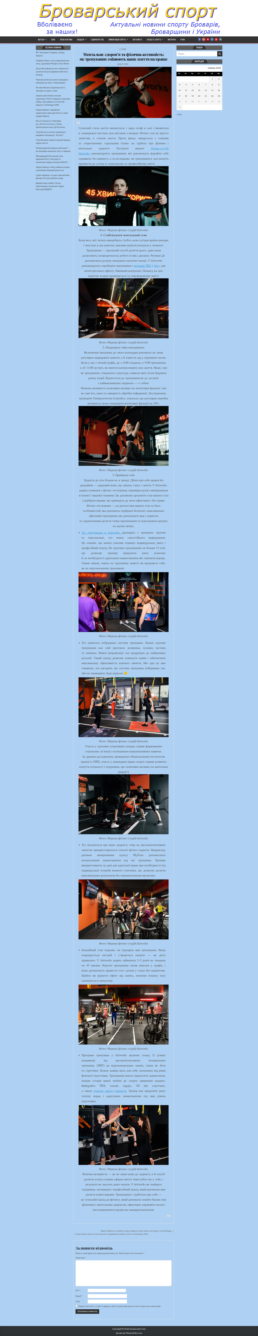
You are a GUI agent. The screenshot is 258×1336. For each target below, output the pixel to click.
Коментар (81, 1258)
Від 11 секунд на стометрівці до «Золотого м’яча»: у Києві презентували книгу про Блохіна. (50, 124)
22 (212, 96)
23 (219, 96)
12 (193, 90)
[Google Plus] (203, 39)
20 (199, 96)
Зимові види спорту (117, 39)
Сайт (78, 1301)
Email (79, 1296)
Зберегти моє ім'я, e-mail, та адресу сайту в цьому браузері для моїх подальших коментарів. (119, 1306)
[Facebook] (199, 39)
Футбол (41, 39)
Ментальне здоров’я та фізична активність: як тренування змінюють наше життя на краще (123, 57)
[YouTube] (216, 39)
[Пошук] (220, 39)
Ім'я (78, 1290)
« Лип (179, 114)
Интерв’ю (172, 39)
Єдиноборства (97, 39)
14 (206, 90)
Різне (183, 39)
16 (219, 90)
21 (206, 96)
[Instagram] (212, 39)
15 (212, 90)
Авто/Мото (137, 39)
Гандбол (80, 39)
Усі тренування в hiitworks (102, 532)
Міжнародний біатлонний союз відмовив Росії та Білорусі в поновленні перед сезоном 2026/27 (52, 159)
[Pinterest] (208, 39)
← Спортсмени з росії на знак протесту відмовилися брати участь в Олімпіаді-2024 (110, 1234)
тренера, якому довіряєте (110, 1091)
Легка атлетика (66, 39)
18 (186, 96)
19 (193, 96)
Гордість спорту (154, 39)
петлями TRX (142, 266)
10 (180, 90)
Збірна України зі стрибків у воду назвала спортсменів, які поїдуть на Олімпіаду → (137, 1231)
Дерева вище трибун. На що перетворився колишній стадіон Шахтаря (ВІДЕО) (50, 186)
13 (199, 90)
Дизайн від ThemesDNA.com (129, 1333)
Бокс (53, 39)
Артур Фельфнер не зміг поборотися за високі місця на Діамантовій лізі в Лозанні (52, 71)
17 (180, 96)
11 (186, 90)
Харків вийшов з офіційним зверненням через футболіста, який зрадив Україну (52, 113)
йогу (157, 266)
